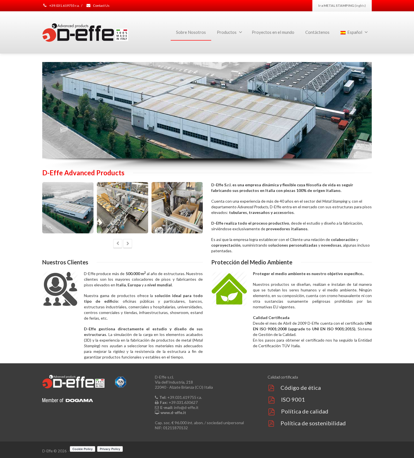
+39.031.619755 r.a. (64, 5)
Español (354, 32)
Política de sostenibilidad (313, 423)
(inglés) (342, 5)
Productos (227, 32)
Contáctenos (317, 32)
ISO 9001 (293, 399)
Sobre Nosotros (191, 32)
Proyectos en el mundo (273, 32)
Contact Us (101, 5)
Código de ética (301, 387)
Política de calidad (304, 411)
